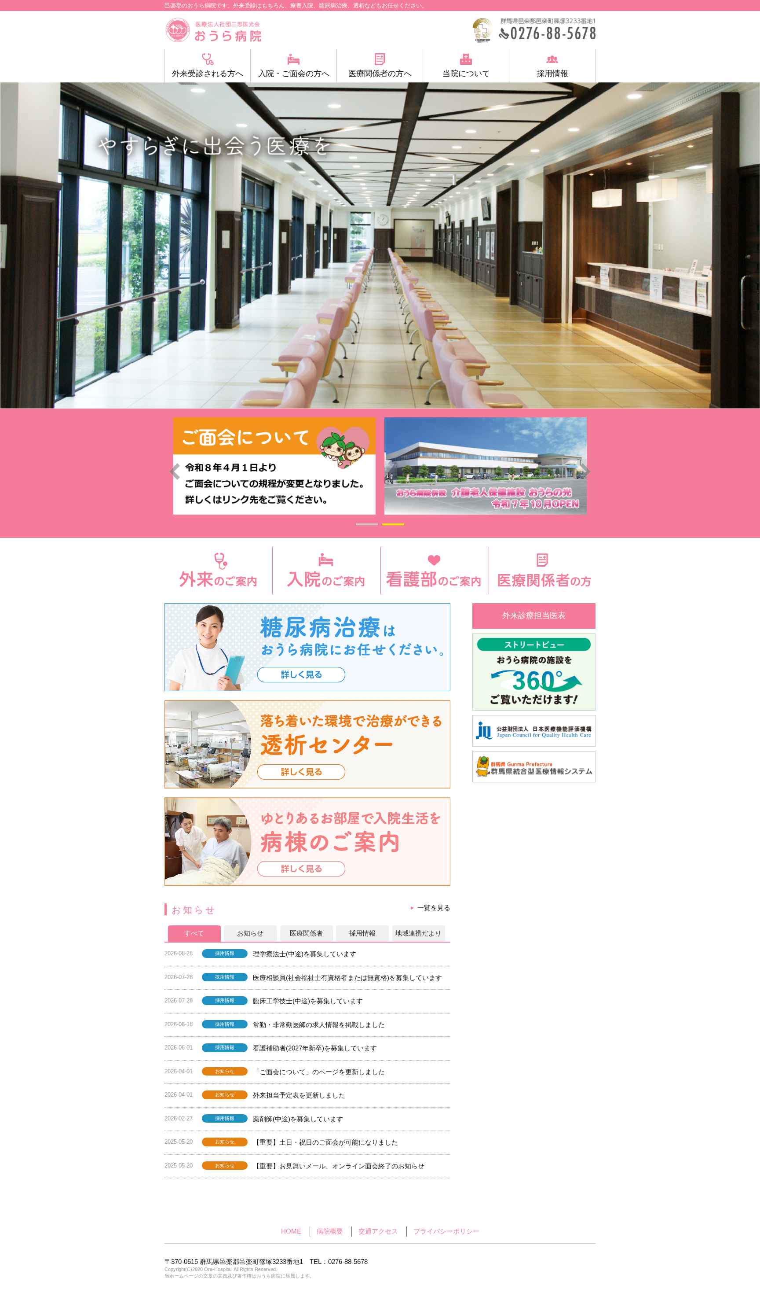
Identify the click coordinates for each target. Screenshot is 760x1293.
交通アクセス (378, 1231)
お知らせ (250, 933)
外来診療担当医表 (534, 615)
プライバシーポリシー (446, 1231)
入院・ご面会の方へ (293, 73)
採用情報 (552, 73)
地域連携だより (418, 933)
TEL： (339, 1261)
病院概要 (330, 1231)
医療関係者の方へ (380, 73)
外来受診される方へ (207, 73)
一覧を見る (433, 907)
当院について (466, 73)
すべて (194, 933)
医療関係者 (306, 933)
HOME (291, 1231)
